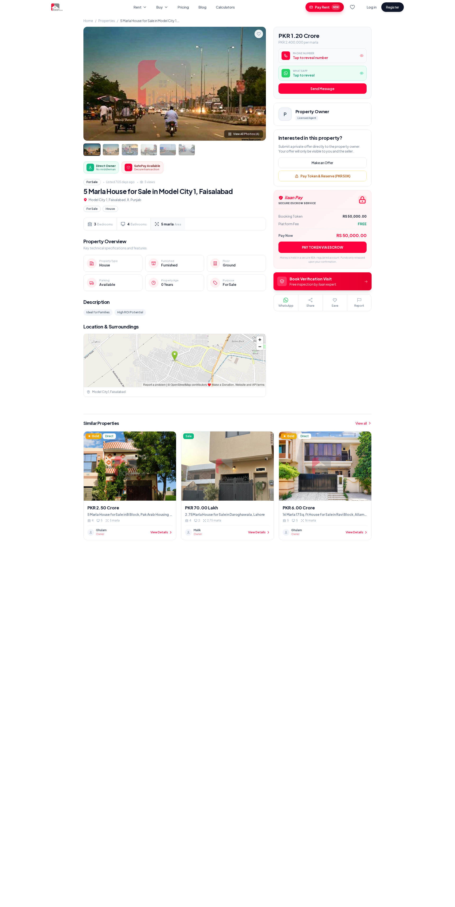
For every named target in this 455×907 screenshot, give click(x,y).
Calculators (225, 7)
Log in (372, 7)
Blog (202, 7)
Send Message (322, 89)
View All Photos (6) (246, 134)
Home (88, 20)
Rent (137, 7)
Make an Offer (322, 163)
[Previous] (91, 83)
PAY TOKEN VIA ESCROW (322, 247)
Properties (106, 20)
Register (392, 7)
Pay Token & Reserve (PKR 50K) (325, 176)
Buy (159, 7)
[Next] (258, 83)
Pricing (183, 7)
